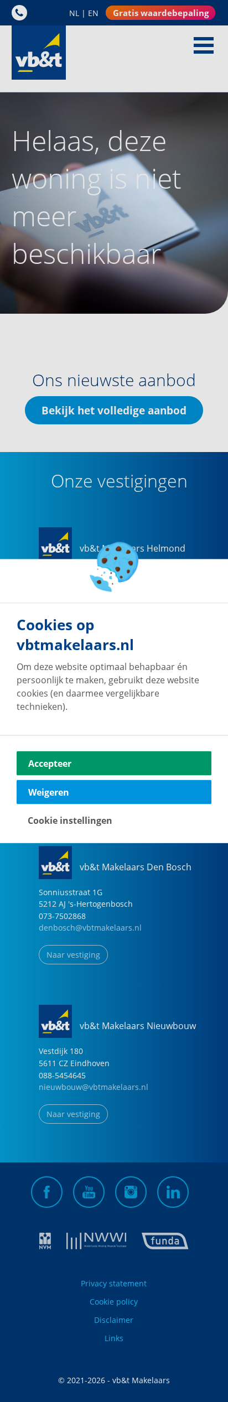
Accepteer (49, 763)
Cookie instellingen (70, 820)
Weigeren (48, 792)
